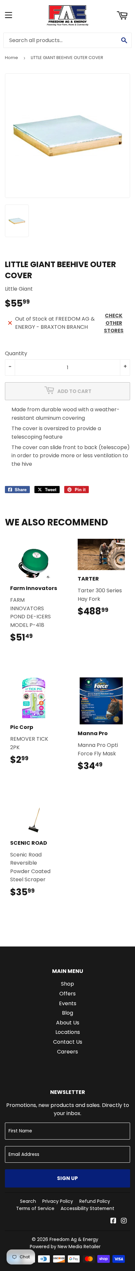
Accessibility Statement (87, 1208)
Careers (67, 1051)
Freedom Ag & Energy (73, 1239)
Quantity (16, 353)
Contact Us (67, 1042)
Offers (67, 993)
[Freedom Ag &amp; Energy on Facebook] (113, 1221)
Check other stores (114, 323)
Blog (67, 1013)
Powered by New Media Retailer (65, 1246)
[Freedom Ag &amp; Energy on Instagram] (124, 1221)
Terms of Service (35, 1208)
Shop (67, 984)
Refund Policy (94, 1201)
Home (11, 57)
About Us (67, 1022)
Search (28, 1201)
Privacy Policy (57, 1201)
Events (67, 1003)
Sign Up (67, 1178)
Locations (67, 1032)
